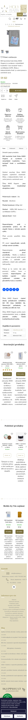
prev (2, 366)
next (26, 366)
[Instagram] (14, 587)
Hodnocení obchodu (14, 601)
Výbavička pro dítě (17, 330)
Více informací (13, 707)
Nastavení (13, 711)
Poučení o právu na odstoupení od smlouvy (14, 609)
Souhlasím (20, 716)
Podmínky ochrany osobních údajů (14, 615)
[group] (8, 536)
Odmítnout (7, 716)
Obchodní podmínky (14, 607)
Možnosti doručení (5, 85)
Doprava (14, 599)
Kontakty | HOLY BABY (14, 605)
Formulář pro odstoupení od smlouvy (14, 611)
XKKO (14, 21)
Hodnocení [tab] (12, 148)
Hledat (20, 14)
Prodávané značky (14, 603)
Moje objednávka (14, 621)
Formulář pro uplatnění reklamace (14, 613)
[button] (8, 541)
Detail (6, 455)
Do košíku (19, 90)
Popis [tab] (3, 148)
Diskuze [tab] (21, 148)
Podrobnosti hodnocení (14, 26)
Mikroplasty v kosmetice (14, 648)
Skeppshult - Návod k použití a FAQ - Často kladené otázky (14, 618)
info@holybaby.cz (16, 573)
